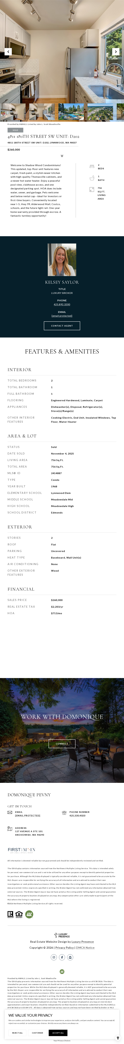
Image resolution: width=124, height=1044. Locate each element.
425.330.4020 (77, 815)
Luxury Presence (83, 941)
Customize (37, 1033)
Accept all (58, 1033)
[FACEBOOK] (62, 957)
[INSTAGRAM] (54, 957)
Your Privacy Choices (62, 1040)
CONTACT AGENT (62, 325)
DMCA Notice (85, 947)
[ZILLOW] (70, 957)
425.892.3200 (62, 304)
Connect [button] (62, 743)
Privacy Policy (64, 947)
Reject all (17, 1033)
